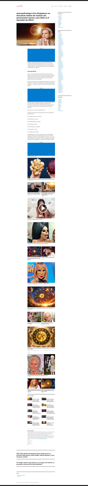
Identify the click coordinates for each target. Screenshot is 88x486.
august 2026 (60, 33)
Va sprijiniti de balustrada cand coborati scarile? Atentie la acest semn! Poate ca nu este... (37, 413)
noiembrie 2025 (60, 42)
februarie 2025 (60, 51)
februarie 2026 (60, 39)
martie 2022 (60, 84)
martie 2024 (60, 61)
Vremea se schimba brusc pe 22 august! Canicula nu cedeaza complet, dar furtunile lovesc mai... (36, 401)
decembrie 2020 (60, 91)
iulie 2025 (59, 46)
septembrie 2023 (60, 67)
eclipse (28, 443)
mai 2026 (59, 36)
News (56, 6)
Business (70, 6)
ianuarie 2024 (60, 63)
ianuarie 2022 (60, 86)
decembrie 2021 (60, 87)
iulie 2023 (59, 69)
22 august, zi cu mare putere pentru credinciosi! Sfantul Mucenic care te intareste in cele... (50, 425)
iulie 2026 (59, 34)
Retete (60, 19)
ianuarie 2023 (60, 75)
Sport (59, 25)
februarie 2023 (60, 74)
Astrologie (29, 442)
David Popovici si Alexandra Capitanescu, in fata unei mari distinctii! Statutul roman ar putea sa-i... (36, 419)
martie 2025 (60, 50)
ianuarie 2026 (60, 40)
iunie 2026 (60, 35)
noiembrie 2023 (60, 65)
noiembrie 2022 (60, 77)
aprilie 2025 (60, 49)
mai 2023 (59, 71)
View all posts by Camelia (42, 438)
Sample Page (19, 476)
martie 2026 (60, 38)
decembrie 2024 (60, 53)
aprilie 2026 (60, 37)
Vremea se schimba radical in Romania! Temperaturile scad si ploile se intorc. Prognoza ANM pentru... (37, 425)
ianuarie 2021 (60, 90)
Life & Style (60, 6)
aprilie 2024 (60, 60)
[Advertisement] (41, 55)
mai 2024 (59, 59)
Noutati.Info (18, 482)
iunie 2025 (60, 47)
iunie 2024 (60, 58)
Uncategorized (60, 27)
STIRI (59, 26)
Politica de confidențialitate (21, 475)
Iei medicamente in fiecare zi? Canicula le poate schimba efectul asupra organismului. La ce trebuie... (51, 407)
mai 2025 (59, 48)
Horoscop (59, 17)
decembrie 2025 (60, 41)
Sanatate (65, 6)
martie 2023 (60, 73)
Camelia (28, 439)
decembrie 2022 (60, 76)
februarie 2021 (60, 89)
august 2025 (60, 45)
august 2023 (60, 68)
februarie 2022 (60, 85)
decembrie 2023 (60, 64)
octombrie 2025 (60, 43)
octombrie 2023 (60, 66)
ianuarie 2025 (60, 52)
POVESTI (59, 22)
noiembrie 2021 (60, 88)
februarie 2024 (60, 62)
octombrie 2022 (60, 78)
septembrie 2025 (60, 44)
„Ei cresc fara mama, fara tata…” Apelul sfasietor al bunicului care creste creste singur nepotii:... (50, 401)
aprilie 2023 (60, 72)
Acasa (53, 6)
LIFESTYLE (60, 20)
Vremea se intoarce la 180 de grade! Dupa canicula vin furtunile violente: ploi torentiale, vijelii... (51, 419)
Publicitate (60, 23)
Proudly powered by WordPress (34, 482)
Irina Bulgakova (36, 67)
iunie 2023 (60, 70)
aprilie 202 (60, 92)
